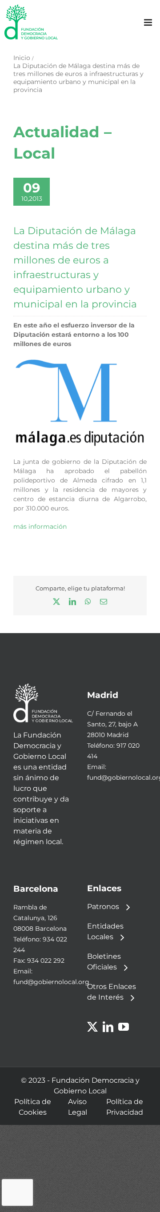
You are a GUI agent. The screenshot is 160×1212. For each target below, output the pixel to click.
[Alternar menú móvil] (148, 22)
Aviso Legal (77, 1106)
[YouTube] (123, 1026)
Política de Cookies (32, 1106)
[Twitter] (92, 1026)
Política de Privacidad (124, 1106)
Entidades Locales (105, 931)
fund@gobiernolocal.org (51, 982)
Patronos (103, 906)
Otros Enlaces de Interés (111, 991)
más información (40, 526)
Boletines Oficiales (104, 961)
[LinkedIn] (108, 1026)
